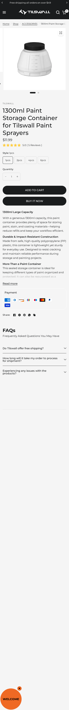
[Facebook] (14, 315)
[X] (19, 315)
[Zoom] (61, 32)
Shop (15, 23)
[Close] (19, 688)
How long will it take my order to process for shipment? (30, 360)
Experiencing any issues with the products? (24, 372)
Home (6, 23)
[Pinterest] (24, 315)
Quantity (8, 169)
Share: (6, 315)
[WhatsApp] (29, 315)
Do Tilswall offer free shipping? (23, 348)
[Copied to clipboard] (34, 315)
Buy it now (34, 201)
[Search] (58, 12)
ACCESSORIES (29, 23)
